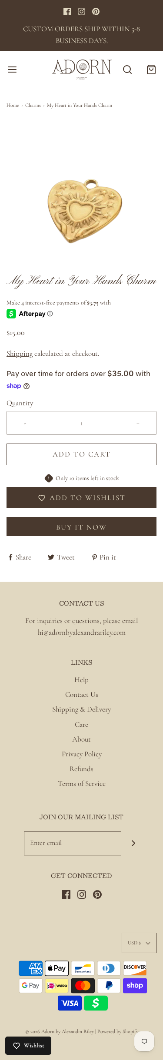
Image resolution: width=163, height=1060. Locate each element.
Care (81, 724)
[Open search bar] (127, 69)
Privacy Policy (82, 754)
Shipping (20, 353)
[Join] (133, 843)
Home (13, 105)
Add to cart (82, 454)
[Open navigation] (12, 69)
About (81, 739)
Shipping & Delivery (81, 709)
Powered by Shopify (117, 1031)
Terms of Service (82, 783)
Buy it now (81, 527)
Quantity (20, 402)
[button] (81, 198)
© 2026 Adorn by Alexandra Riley (60, 1031)
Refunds (81, 768)
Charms (33, 105)
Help (81, 679)
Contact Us (81, 694)
